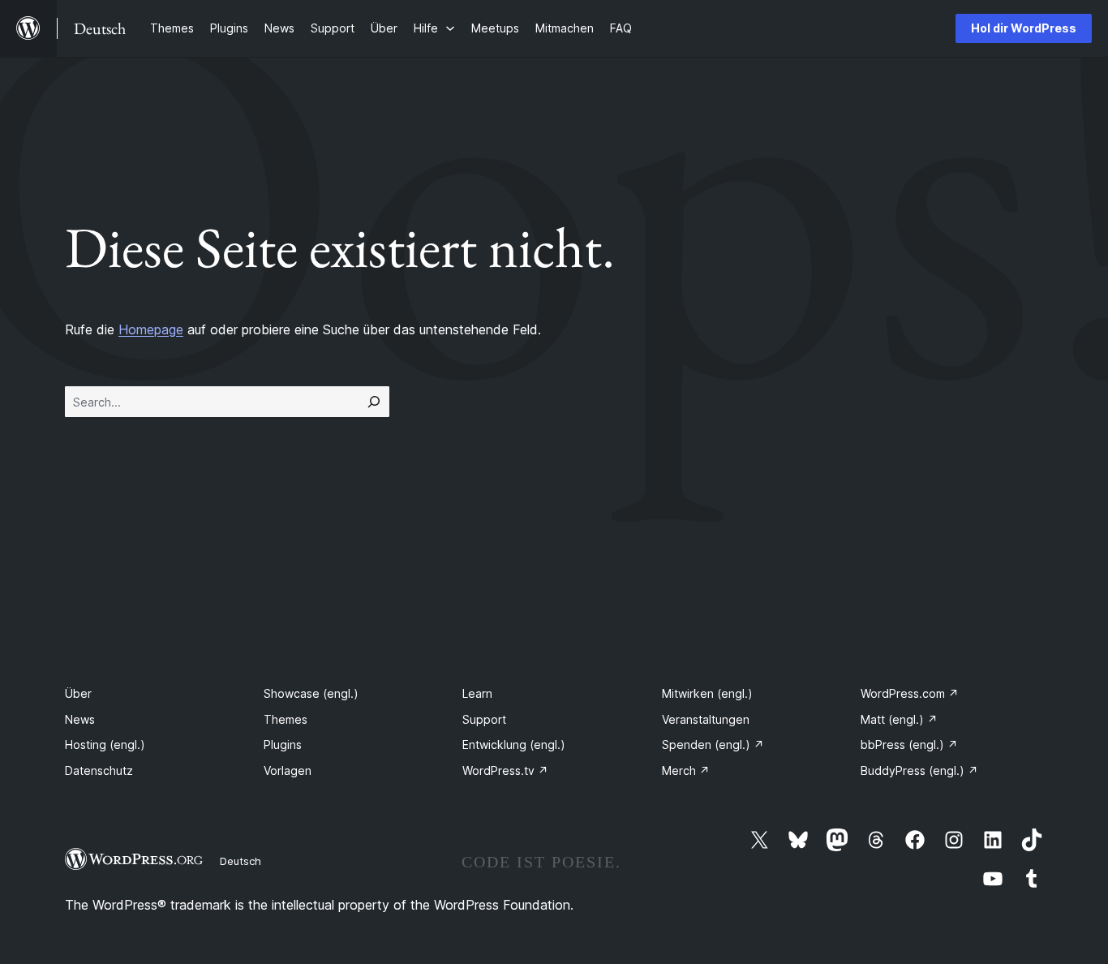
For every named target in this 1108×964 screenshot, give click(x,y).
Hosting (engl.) (105, 744)
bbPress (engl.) (909, 744)
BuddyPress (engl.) (919, 770)
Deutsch (240, 860)
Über (78, 693)
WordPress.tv (505, 770)
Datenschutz (99, 770)
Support (484, 719)
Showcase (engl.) (311, 693)
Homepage (150, 329)
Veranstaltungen (705, 719)
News (80, 719)
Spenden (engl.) (713, 744)
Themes (285, 719)
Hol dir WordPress (1023, 28)
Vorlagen (287, 770)
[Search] (374, 401)
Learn (477, 693)
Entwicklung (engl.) (513, 744)
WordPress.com (910, 693)
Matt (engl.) (899, 719)
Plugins (283, 744)
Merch (686, 770)
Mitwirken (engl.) (707, 693)
